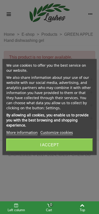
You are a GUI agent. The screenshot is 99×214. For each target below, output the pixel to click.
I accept (49, 145)
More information (22, 132)
